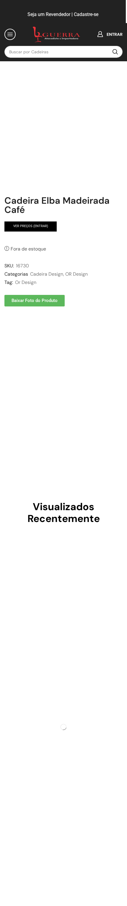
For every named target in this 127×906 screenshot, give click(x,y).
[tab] (17, 329)
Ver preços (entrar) (30, 226)
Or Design (25, 282)
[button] (10, 34)
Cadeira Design (46, 274)
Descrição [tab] (18, 329)
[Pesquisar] (115, 51)
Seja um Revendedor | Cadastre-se (62, 14)
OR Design (76, 274)
